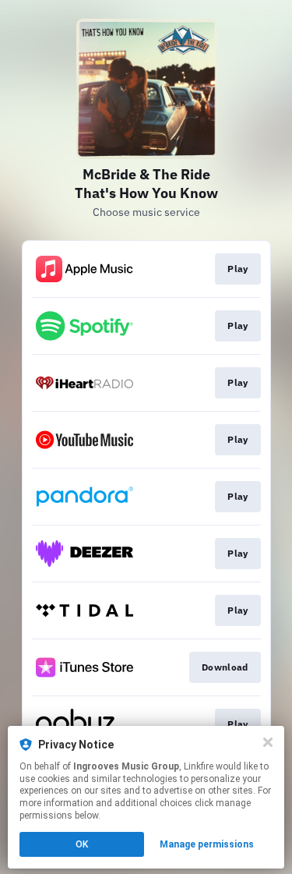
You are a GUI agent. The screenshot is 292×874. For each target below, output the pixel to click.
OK (82, 844)
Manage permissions (207, 844)
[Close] (267, 742)
